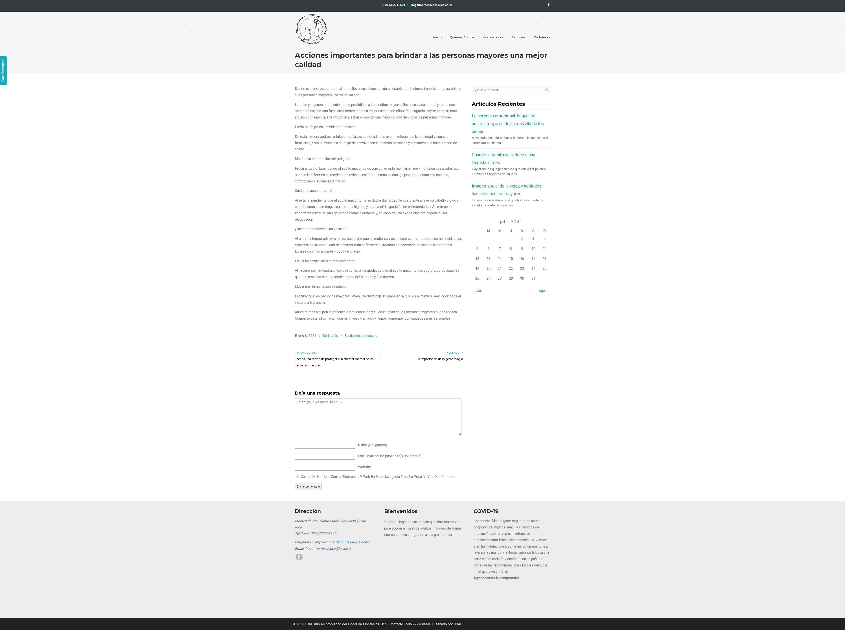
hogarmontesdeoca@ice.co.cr (431, 5)
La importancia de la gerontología (440, 359)
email (389, 456)
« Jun (478, 291)
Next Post (454, 352)
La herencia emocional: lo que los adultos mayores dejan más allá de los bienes (508, 123)
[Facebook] (548, 5)
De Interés (330, 336)
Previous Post (306, 352)
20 (488, 268)
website (364, 467)
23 (522, 268)
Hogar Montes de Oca (311, 29)
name (372, 445)
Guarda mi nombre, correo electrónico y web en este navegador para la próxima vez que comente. (378, 477)
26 (477, 278)
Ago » (543, 291)
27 (488, 278)
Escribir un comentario (361, 336)
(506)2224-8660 (395, 5)
